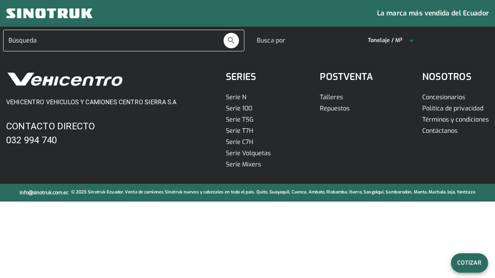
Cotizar (469, 262)
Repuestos (335, 108)
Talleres (331, 97)
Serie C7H (239, 142)
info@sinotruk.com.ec (44, 192)
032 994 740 (31, 140)
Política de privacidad (452, 108)
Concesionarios (443, 97)
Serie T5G (239, 119)
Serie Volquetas (248, 153)
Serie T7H (239, 131)
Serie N (236, 97)
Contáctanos (439, 131)
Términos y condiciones (455, 119)
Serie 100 (239, 108)
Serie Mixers (243, 164)
